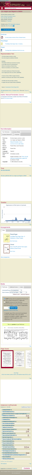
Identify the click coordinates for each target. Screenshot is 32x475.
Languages (16, 134)
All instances (4, 463)
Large (2, 92)
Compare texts (15, 90)
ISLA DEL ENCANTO (5, 170)
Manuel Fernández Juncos (16, 142)
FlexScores (4, 287)
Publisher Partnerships (27, 471)
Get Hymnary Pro (17, 473)
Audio (21, 287)
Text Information (6, 132)
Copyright (5, 471)
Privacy (9, 471)
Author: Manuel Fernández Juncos (8, 16)
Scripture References (7, 134)
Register (28, 5)
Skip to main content (4, 0)
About (2, 471)
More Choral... (13, 251)
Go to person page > (9, 98)
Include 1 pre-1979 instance (7, 461)
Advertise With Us (19, 471)
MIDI (7, 25)
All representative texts (6, 90)
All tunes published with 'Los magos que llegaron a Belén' (14, 175)
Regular (26, 90)
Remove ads (3, 2)
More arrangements (5, 257)
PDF (9, 24)
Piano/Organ (4, 40)
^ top (30, 92)
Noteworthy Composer (15, 24)
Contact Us (13, 471)
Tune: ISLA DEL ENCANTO (6, 17)
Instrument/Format (6, 290)
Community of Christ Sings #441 (12, 87)
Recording (10, 25)
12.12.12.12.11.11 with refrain (17, 143)
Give (12, 473)
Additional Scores (14, 287)
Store (3, 230)
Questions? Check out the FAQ (11, 310)
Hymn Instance (5, 292)
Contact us (15, 468)
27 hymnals (8, 21)
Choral (3, 47)
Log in (23, 5)
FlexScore (3, 34)
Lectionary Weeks (16, 132)
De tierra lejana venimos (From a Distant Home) (15, 37)
